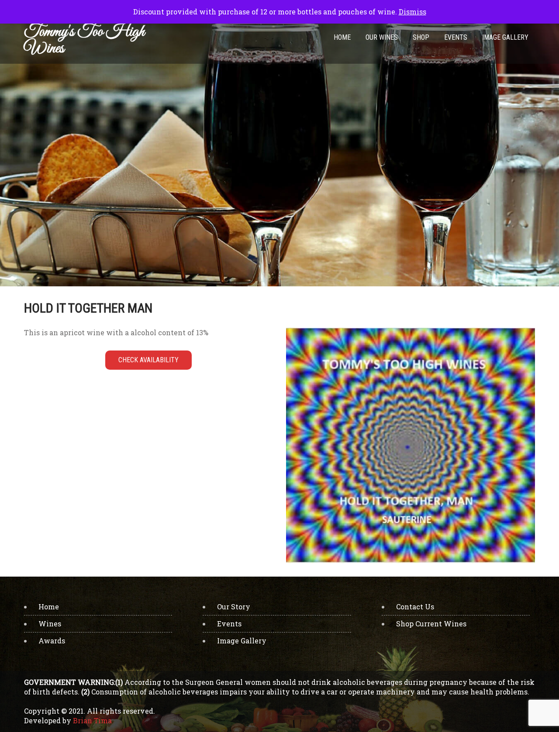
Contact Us (415, 606)
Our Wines (382, 37)
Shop (421, 37)
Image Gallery (505, 37)
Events (455, 37)
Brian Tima (92, 720)
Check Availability (148, 360)
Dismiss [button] (412, 11)
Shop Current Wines (431, 623)
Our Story (233, 606)
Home (342, 37)
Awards (51, 640)
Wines (49, 623)
